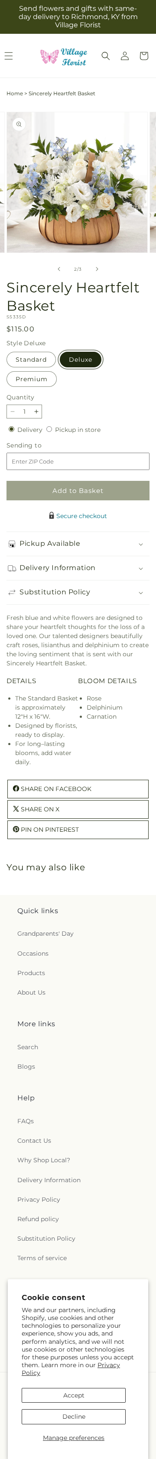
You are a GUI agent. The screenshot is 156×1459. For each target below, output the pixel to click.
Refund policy (38, 1219)
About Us (31, 992)
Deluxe (80, 359)
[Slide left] (58, 269)
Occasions (33, 953)
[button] (105, 55)
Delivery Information (49, 1180)
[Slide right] (97, 269)
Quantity (20, 397)
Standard (31, 359)
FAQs (25, 1121)
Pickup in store (78, 430)
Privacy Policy (38, 1199)
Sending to (37, 445)
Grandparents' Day (45, 933)
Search (27, 1047)
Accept (73, 1395)
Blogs (26, 1066)
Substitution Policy (46, 1238)
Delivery (30, 430)
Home (14, 93)
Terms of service (42, 1258)
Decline (73, 1416)
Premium (32, 379)
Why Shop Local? (43, 1160)
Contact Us (34, 1141)
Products (31, 973)
